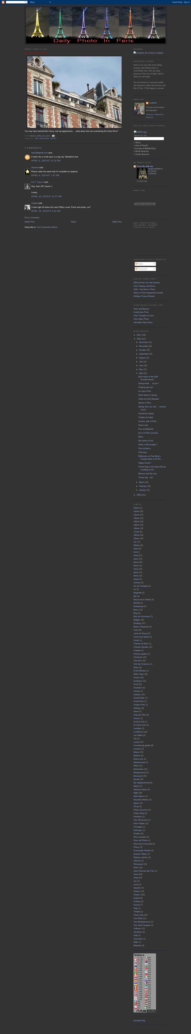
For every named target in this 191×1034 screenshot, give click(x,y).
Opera (136, 803)
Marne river (138, 759)
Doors (136, 667)
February (143, 486)
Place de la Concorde (143, 844)
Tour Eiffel (138, 918)
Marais (136, 752)
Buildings (44, 138)
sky (135, 881)
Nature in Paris (144, 403)
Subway (137, 901)
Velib (136, 935)
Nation (136, 786)
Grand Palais (139, 698)
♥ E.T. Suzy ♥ (37, 182)
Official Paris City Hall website (147, 282)
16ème (136, 528)
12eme (136, 515)
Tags (136, 908)
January (143, 490)
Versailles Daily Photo (143, 322)
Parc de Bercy (144, 448)
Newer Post (30, 222)
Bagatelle (138, 593)
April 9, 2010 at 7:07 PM (45, 175)
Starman (35, 167)
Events (137, 677)
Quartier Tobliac (140, 854)
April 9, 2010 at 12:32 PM (46, 161)
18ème (136, 535)
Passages (138, 827)
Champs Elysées (141, 647)
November (143, 346)
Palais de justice (141, 810)
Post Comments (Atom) (47, 227)
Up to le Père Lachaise (148, 433)
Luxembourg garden (142, 745)
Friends (137, 691)
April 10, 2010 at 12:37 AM (46, 196)
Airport (136, 579)
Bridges (137, 620)
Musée (136, 779)
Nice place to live (35, 53)
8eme (136, 572)
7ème (136, 569)
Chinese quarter (140, 654)
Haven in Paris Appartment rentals (148, 293)
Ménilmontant (139, 762)
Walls (136, 942)
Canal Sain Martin (141, 637)
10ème (136, 508)
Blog (135, 613)
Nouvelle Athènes (141, 800)
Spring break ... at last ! (148, 383)
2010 (139, 339)
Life (135, 738)
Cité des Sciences (141, 664)
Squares (137, 888)
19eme (136, 538)
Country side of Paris (147, 421)
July (141, 362)
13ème (136, 518)
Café (136, 630)
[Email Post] (53, 136)
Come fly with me (145, 166)
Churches (138, 660)
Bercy (136, 610)
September (144, 354)
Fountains (138, 688)
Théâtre (137, 912)
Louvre (136, 742)
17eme (136, 532)
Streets (137, 895)
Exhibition (138, 681)
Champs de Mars (141, 643)
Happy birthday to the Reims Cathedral (155, 171)
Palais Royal (139, 813)
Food (136, 684)
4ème (136, 559)
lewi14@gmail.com (39, 153)
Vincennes (138, 939)
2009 (139, 495)
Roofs (53, 138)
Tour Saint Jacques (142, 925)
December (143, 342)
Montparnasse (140, 772)
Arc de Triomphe (141, 586)
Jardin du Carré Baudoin (148, 399)
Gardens (137, 694)
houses (137, 718)
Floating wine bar (145, 387)
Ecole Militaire (140, 671)
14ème (136, 521)
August (142, 358)
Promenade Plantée (142, 850)
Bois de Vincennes (142, 616)
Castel (136, 640)
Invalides (137, 728)
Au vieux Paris (144, 391)
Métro (136, 766)
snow (136, 884)
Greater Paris (139, 705)
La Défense (138, 732)
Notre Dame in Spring (147, 395)
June (141, 365)
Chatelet (137, 650)
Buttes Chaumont (141, 627)
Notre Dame (139, 796)
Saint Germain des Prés (144, 871)
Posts (140, 264)
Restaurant (138, 864)
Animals (137, 582)
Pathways (138, 830)
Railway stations (141, 857)
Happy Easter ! (144, 463)
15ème (136, 525)
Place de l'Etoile (140, 840)
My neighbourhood (141, 783)
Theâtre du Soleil (145, 417)
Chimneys (142, 452)
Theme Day (139, 915)
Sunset (137, 905)
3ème (136, 555)
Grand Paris (139, 701)
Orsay (136, 806)
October (143, 350)
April (141, 373)
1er (36, 138)
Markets (137, 755)
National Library (140, 789)
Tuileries (137, 928)
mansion (137, 749)
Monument (138, 776)
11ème (136, 511)
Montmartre (138, 769)
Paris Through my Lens (144, 315)
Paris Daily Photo (141, 319)
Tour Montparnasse (142, 922)
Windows (137, 945)
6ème (136, 565)
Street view (143, 425)
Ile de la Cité (139, 722)
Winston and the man (147, 473)
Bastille (137, 603)
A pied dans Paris (141, 312)
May (141, 369)
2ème (136, 548)
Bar (135, 596)
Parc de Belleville (145, 429)
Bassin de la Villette (142, 599)
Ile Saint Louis (140, 725)
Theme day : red (145, 477)
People (137, 833)
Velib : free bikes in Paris (144, 289)
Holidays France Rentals (144, 296)
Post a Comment (32, 217)
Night (136, 793)
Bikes (140, 437)
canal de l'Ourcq (140, 633)
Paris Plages (139, 823)
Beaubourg (138, 606)
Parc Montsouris (141, 820)
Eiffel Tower (139, 674)
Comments (142, 269)
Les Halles (138, 735)
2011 (139, 335)
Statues (137, 891)
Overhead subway (146, 413)
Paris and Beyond (141, 309)
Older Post (117, 222)
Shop (136, 878)
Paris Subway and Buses (144, 286)
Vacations (138, 932)
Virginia (34, 203)
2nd (135, 552)
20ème (136, 545)
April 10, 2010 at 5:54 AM (46, 211)
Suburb (137, 898)
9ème (136, 576)
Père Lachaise (140, 837)
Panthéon (138, 817)
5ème (136, 562)
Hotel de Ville (139, 715)
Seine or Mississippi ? (147, 444)
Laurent (153, 103)
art (135, 589)
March (142, 482)
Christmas (138, 657)
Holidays (137, 708)
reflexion (137, 861)
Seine (136, 874)
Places (137, 847)
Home (73, 222)
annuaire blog (139, 1020)
